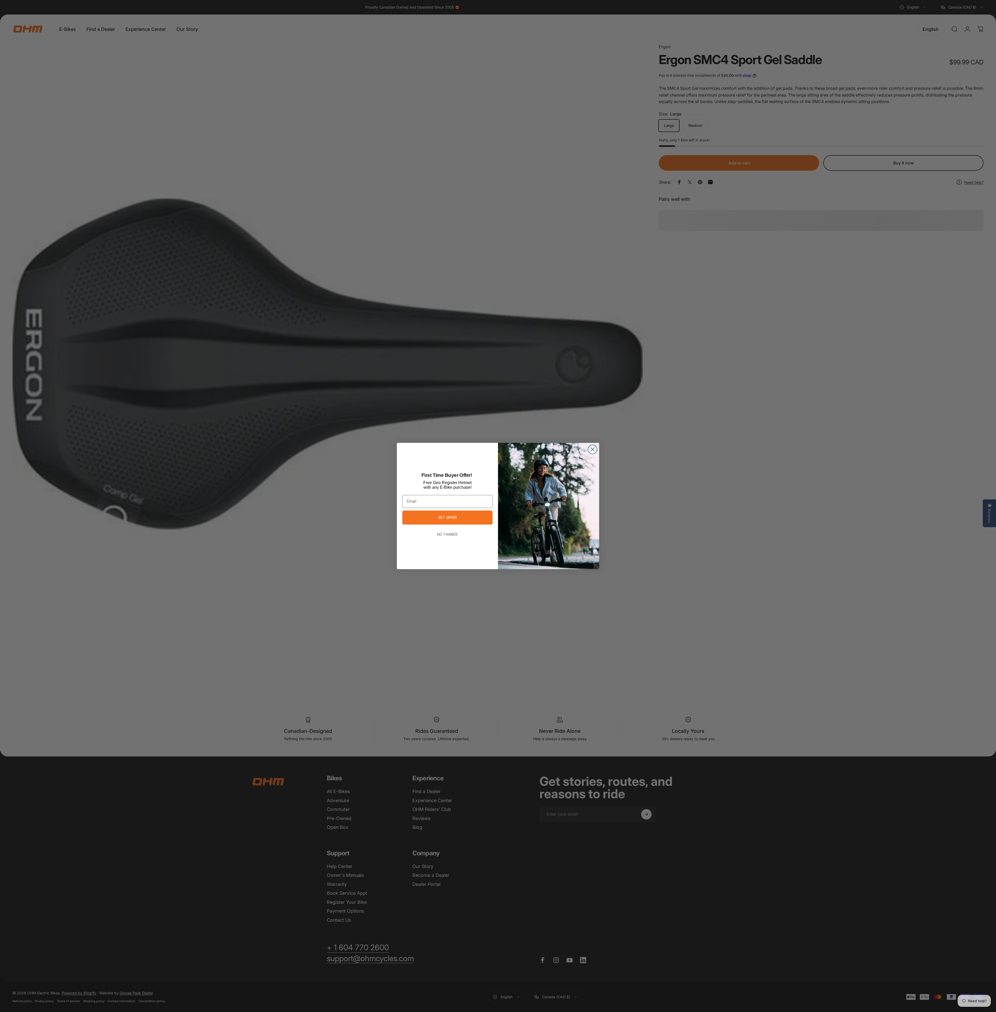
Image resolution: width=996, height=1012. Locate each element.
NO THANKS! (447, 534)
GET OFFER (447, 517)
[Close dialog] (592, 449)
